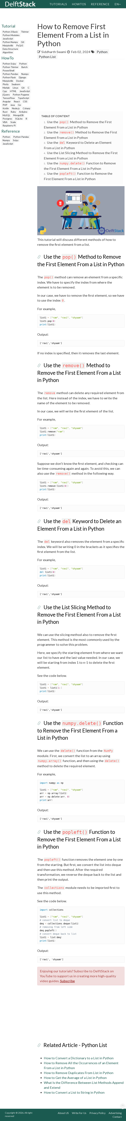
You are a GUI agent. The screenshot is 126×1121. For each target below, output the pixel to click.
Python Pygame (21, 94)
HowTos (79, 4)
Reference (100, 4)
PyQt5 (19, 45)
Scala (13, 122)
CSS (25, 101)
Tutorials (58, 4)
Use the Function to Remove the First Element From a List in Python (80, 730)
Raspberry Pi (9, 125)
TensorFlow (9, 98)
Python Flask (9, 77)
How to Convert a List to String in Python (74, 1092)
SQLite (18, 118)
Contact (117, 1116)
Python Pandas (10, 74)
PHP (5, 104)
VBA (5, 122)
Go (19, 104)
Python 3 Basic (10, 31)
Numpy (25, 74)
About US (63, 1112)
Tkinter (25, 31)
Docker (20, 80)
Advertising (115, 1112)
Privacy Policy (97, 1112)
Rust (5, 111)
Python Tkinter (10, 67)
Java (12, 104)
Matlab (6, 87)
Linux (15, 87)
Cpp (5, 91)
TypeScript (23, 98)
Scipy (15, 140)
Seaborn (16, 84)
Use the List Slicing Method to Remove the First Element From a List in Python (79, 614)
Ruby (13, 111)
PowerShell (8, 70)
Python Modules (11, 35)
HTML (13, 91)
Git (22, 42)
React (17, 101)
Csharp (26, 108)
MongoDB (18, 115)
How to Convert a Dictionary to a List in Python (79, 1058)
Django (22, 77)
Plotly (6, 84)
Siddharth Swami (53, 52)
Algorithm (8, 52)
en (117, 4)
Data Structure (10, 48)
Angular (7, 101)
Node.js (16, 108)
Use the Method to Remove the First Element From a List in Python (79, 372)
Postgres (7, 118)
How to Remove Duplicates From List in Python (78, 1073)
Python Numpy (10, 42)
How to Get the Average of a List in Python (75, 1078)
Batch (24, 67)
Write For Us (79, 1112)
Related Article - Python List (75, 1045)
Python (23, 63)
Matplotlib (8, 45)
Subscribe (67, 981)
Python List (47, 57)
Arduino (23, 111)
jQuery (6, 94)
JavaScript (8, 38)
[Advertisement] (81, 85)
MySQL (6, 115)
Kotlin (6, 108)
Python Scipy (9, 63)
